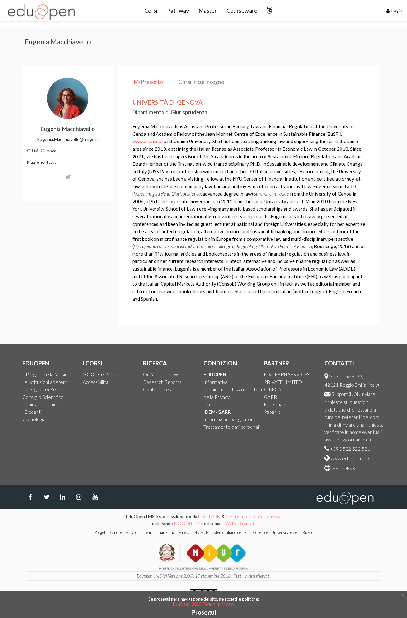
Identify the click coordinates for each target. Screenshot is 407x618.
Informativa (216, 382)
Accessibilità (95, 382)
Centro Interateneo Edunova (253, 516)
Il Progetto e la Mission (46, 374)
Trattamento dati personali (232, 427)
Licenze (211, 404)
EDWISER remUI (238, 523)
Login (396, 10)
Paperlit (272, 412)
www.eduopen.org (350, 458)
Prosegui (203, 612)
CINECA (272, 389)
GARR (270, 397)
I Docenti (32, 412)
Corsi (150, 10)
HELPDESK (343, 468)
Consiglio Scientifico (43, 397)
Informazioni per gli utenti (230, 419)
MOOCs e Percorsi (103, 374)
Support (340, 394)
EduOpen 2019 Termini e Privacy (203, 604)
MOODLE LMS (188, 523)
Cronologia (33, 419)
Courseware (241, 10)
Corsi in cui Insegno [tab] (201, 82)
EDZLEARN (209, 516)
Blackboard (275, 404)
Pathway (178, 10)
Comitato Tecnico (40, 404)
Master (207, 10)
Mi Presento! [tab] (149, 82)
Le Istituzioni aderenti (45, 382)
